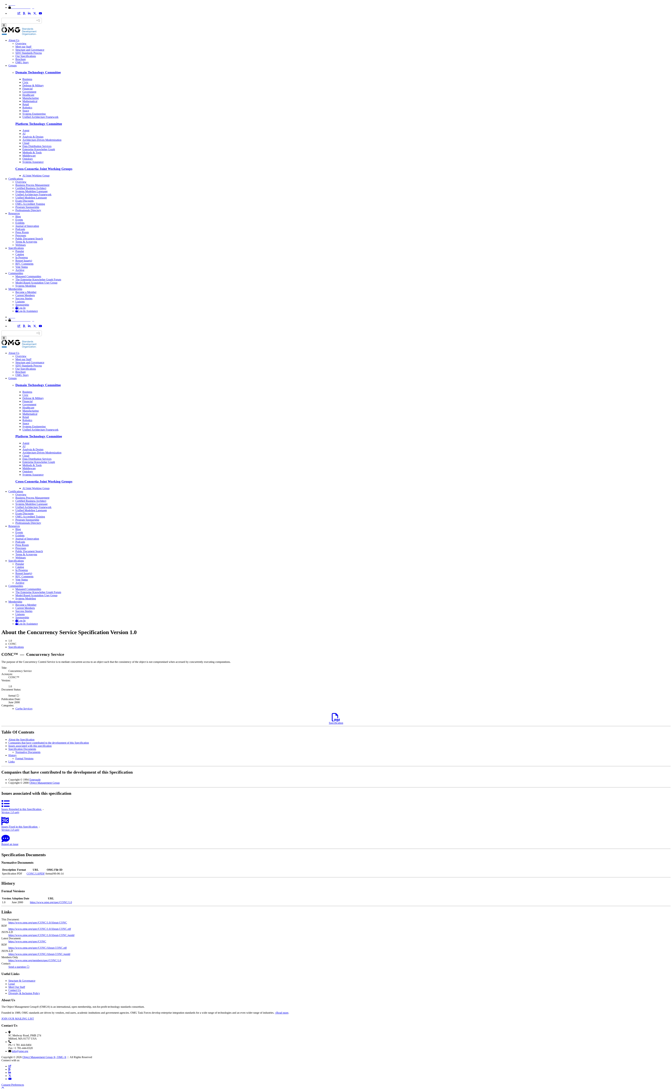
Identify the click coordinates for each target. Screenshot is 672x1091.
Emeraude (35, 779)
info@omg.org (20, 1051)
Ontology (27, 158)
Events (19, 219)
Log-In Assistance (28, 311)
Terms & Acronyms (26, 241)
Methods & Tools (32, 152)
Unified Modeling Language (31, 197)
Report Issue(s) (23, 260)
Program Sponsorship (27, 207)
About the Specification (21, 739)
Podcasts (20, 229)
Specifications (16, 248)
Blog (18, 216)
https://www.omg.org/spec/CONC (27, 941)
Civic (25, 82)
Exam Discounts (24, 200)
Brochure (20, 59)
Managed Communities (28, 276)
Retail (25, 104)
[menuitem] (339, 647)
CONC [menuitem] (12, 643)
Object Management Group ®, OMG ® (44, 1057)
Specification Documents (22, 749)
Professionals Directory (28, 210)
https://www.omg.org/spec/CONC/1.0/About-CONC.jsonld (41, 935)
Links (11, 761)
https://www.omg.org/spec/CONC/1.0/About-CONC (37, 922)
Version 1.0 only (10, 812)
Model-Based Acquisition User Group (36, 282)
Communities (15, 273)
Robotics (27, 107)
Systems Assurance (33, 161)
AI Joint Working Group (36, 175)
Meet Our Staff (16, 986)
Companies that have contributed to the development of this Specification (48, 742)
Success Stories (23, 298)
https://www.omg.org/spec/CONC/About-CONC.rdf (37, 947)
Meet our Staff (23, 46)
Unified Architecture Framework (40, 116)
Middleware (29, 155)
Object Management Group (44, 782)
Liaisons (20, 301)
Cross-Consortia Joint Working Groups (43, 169)
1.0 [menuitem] (10, 640)
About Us (13, 40)
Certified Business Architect (30, 188)
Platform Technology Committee (38, 124)
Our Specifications (25, 56)
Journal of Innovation (27, 225)
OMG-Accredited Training (30, 203)
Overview (20, 43)
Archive (19, 270)
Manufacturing (30, 98)
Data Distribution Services (36, 146)
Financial (27, 88)
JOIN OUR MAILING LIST (17, 1018)
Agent (25, 130)
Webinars (20, 244)
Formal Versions (24, 758)
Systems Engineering (34, 113)
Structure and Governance (29, 49)
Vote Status (21, 266)
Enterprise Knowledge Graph (38, 149)
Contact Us (14, 990)
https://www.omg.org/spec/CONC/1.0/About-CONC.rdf (39, 928)
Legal (11, 983)
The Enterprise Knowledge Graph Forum (38, 279)
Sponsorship (22, 304)
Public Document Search (29, 238)
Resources (14, 213)
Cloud (25, 143)
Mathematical (29, 101)
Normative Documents (27, 752)
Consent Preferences (12, 1084)
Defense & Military (33, 85)
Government (29, 91)
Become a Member (25, 292)
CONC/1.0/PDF (36, 873)
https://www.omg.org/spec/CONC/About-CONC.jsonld (39, 954)
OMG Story (22, 62)
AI (23, 133)
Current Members (25, 295)
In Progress (21, 257)
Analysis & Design (32, 136)
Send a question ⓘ (18, 966)
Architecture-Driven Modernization (41, 139)
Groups (12, 65)
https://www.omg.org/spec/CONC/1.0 (51, 902)
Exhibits (19, 222)
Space (25, 110)
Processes (20, 235)
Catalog (19, 254)
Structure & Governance (21, 980)
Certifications (15, 178)
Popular (19, 251)
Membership (15, 288)
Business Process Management (32, 185)
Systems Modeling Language (31, 191)
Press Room (22, 232)
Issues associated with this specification (30, 745)
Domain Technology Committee (38, 72)
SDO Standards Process (28, 52)
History (12, 755)
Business (27, 79)
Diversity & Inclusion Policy (24, 993)
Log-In (22, 307)
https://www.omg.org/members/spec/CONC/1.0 (34, 960)
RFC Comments (24, 263)
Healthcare (28, 94)
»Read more (281, 1012)
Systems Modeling (25, 285)
